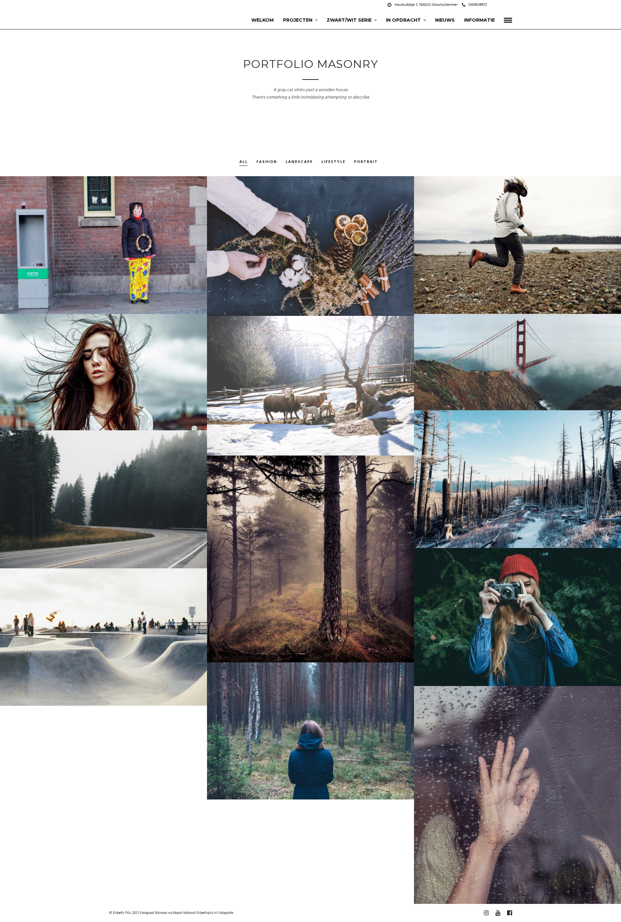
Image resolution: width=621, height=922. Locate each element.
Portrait (366, 162)
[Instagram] (510, 5)
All (243, 162)
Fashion (266, 162)
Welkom (262, 20)
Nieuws (445, 20)
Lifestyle (333, 162)
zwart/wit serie (349, 20)
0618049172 (478, 5)
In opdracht (403, 20)
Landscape (299, 162)
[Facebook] (494, 5)
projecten (297, 20)
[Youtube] (502, 5)
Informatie (479, 20)
